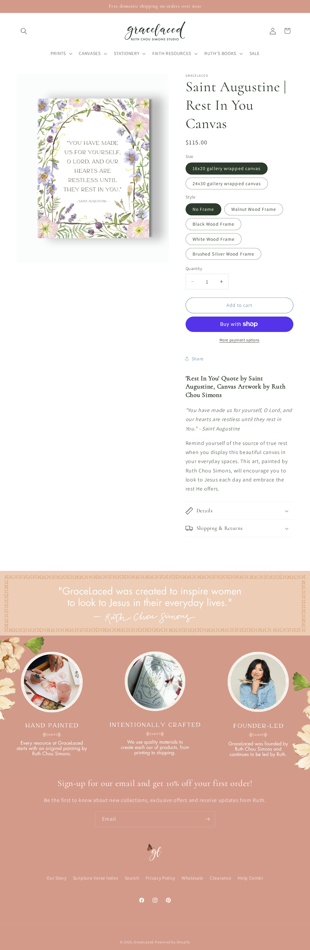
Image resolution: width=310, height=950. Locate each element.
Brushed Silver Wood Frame (224, 254)
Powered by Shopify (172, 942)
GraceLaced (144, 942)
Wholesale (192, 878)
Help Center (250, 878)
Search (132, 878)
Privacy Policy (160, 878)
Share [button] (198, 359)
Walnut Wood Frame (253, 209)
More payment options (239, 340)
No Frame (203, 209)
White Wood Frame (214, 239)
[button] (24, 31)
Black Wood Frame (214, 224)
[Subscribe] (207, 819)
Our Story (56, 878)
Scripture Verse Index (95, 878)
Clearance (220, 878)
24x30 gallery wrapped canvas (227, 183)
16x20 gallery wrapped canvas (227, 168)
